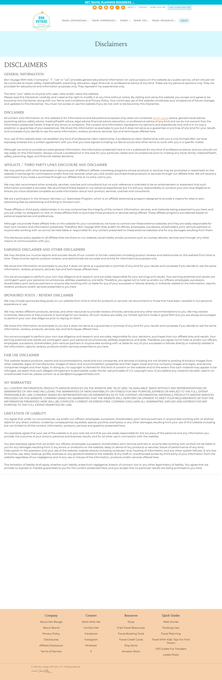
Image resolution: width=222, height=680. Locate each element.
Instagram (91, 639)
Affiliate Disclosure (51, 645)
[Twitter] (100, 7)
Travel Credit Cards (131, 639)
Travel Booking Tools (131, 633)
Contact (143, 7)
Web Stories (171, 621)
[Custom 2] (123, 7)
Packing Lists (170, 627)
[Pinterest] (112, 7)
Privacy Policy (51, 633)
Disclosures (51, 639)
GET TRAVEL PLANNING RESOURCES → (110, 2)
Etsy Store (130, 645)
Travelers (180, 648)
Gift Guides (162, 648)
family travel (160, 118)
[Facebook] (95, 7)
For (172, 648)
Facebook (91, 633)
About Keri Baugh (51, 621)
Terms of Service (51, 651)
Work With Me (157, 7)
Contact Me (91, 627)
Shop (184, 20)
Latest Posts (171, 654)
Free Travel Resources (131, 627)
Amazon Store (131, 651)
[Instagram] (106, 7)
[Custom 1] (117, 7)
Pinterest (91, 645)
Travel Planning (171, 633)
